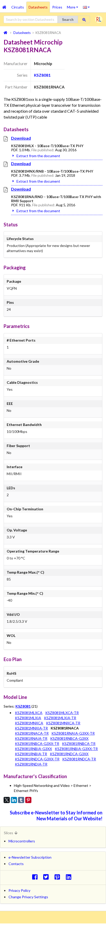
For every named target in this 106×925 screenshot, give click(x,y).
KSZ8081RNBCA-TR (78, 743)
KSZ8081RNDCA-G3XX (69, 754)
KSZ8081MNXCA (29, 723)
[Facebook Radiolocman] (36, 876)
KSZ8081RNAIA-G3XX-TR (73, 733)
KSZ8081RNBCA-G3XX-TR (37, 743)
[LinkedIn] (14, 800)
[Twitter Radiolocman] (47, 876)
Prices (57, 7)
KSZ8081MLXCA (28, 712)
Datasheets (38, 7)
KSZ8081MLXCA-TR (62, 712)
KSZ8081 (42, 75)
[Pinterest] (28, 800)
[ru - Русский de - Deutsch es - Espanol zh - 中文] (86, 7)
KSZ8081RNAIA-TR (31, 738)
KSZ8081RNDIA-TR (31, 764)
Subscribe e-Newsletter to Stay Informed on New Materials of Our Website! (56, 815)
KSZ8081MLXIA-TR (60, 718)
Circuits (17, 7)
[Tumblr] (21, 800)
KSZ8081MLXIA (28, 718)
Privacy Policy (19, 890)
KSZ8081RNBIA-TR (31, 754)
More (74, 5)
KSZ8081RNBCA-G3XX (69, 738)
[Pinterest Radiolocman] (59, 876)
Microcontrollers (21, 841)
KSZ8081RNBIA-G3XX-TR (76, 748)
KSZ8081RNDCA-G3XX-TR (37, 759)
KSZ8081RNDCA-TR (79, 759)
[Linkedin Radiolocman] (70, 876)
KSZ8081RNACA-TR (32, 733)
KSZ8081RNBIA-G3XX (33, 748)
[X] (7, 800)
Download (21, 138)
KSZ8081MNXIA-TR (31, 728)
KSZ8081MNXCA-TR (63, 723)
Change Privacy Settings (28, 897)
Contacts (16, 863)
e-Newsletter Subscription (29, 857)
